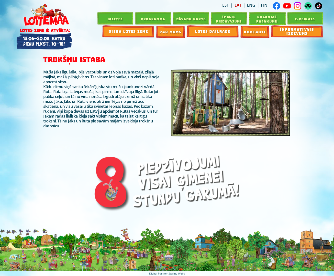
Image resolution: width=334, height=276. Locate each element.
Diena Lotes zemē (128, 31)
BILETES (115, 19)
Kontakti (255, 32)
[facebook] (276, 6)
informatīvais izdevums (297, 31)
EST (225, 5)
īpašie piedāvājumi (229, 19)
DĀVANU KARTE (191, 19)
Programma (153, 19)
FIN (264, 5)
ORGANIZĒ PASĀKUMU (267, 19)
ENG (251, 5)
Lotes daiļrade (212, 31)
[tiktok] (318, 6)
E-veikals (305, 19)
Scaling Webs (176, 273)
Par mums (170, 32)
